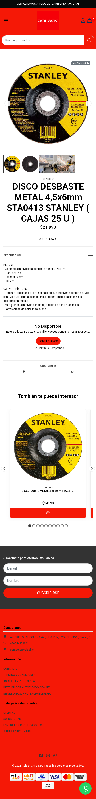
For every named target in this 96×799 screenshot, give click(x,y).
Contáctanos (48, 341)
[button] (30, 525)
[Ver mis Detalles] (83, 21)
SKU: (42, 239)
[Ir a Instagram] (48, 755)
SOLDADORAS (12, 719)
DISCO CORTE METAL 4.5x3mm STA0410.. (48, 490)
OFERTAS (9, 712)
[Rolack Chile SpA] (48, 20)
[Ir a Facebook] (41, 755)
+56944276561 (19, 643)
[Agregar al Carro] (48, 513)
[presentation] (7, 103)
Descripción (12, 255)
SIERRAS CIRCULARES (17, 731)
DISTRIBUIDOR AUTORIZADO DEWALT (26, 687)
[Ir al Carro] (89, 21)
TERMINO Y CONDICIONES (19, 674)
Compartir (48, 366)
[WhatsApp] (55, 755)
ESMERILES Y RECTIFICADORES (22, 725)
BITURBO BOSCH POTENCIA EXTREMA (27, 693)
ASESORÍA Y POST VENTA (19, 681)
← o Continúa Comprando (48, 348)
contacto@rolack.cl (22, 649)
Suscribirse (48, 593)
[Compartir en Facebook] (24, 371)
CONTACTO (10, 668)
